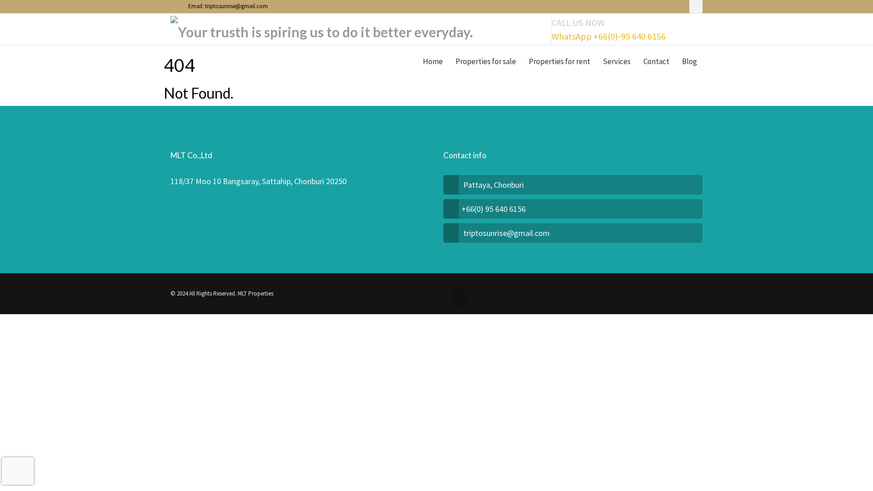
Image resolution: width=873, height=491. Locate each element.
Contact (656, 61)
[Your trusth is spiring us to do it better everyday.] (322, 29)
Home (433, 61)
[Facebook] (695, 6)
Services (617, 61)
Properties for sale (486, 61)
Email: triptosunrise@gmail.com (227, 6)
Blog (689, 61)
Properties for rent (559, 61)
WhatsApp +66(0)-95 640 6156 (609, 36)
